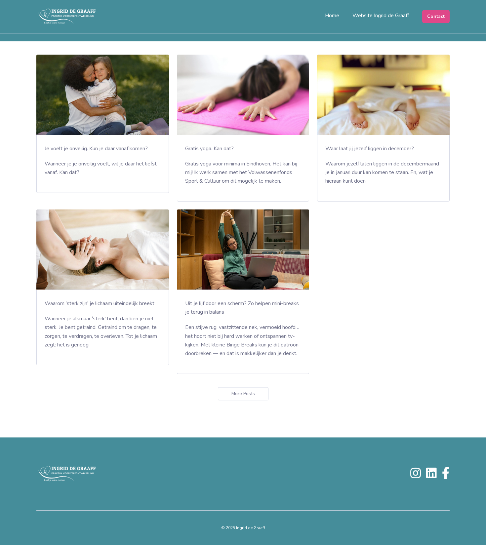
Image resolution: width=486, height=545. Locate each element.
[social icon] (415, 475)
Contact (436, 16)
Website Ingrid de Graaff (380, 15)
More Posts (243, 393)
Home (332, 15)
